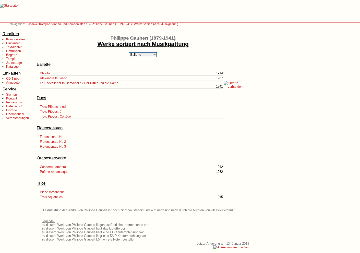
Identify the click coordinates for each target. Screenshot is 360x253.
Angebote (13, 82)
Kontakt (11, 98)
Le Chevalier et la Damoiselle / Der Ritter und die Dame (79, 83)
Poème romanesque (54, 172)
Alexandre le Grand (53, 78)
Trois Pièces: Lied (53, 107)
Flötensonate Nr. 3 (53, 146)
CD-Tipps (12, 78)
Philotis (45, 73)
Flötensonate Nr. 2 (53, 141)
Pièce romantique (52, 192)
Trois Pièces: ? (50, 111)
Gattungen (13, 51)
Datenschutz (15, 106)
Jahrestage (14, 63)
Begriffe (11, 55)
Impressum (14, 102)
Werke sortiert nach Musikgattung (156, 24)
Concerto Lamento (53, 167)
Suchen (11, 94)
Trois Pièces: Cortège (55, 116)
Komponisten (15, 39)
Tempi (10, 59)
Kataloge (12, 66)
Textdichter (14, 47)
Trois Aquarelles (51, 197)
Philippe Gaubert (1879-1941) (112, 24)
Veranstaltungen (17, 118)
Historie (11, 110)
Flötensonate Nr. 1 (53, 137)
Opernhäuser (15, 114)
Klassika (31, 24)
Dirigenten (13, 43)
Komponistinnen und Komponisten (62, 24)
